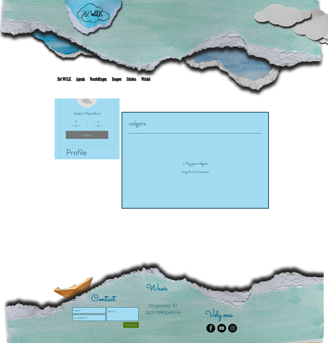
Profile (76, 152)
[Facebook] (210, 328)
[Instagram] (232, 328)
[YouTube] (221, 328)
